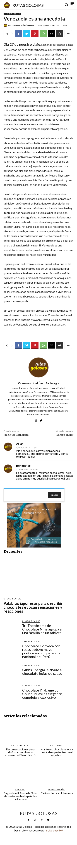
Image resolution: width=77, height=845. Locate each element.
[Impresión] (59, 33)
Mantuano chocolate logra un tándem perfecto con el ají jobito (56, 752)
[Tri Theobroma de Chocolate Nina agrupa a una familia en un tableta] (11, 627)
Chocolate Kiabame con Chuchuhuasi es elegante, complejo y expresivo (42, 693)
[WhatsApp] (43, 33)
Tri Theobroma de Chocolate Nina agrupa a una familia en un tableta (42, 629)
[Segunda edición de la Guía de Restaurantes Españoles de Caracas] (20, 775)
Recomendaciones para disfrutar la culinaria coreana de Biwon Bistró (20, 752)
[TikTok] (41, 820)
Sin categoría (12, 14)
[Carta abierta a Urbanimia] (57, 775)
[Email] (51, 33)
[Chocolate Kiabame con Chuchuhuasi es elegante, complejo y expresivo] (11, 692)
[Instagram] (35, 820)
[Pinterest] (34, 33)
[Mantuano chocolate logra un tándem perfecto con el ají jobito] (57, 731)
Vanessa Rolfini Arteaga (23, 25)
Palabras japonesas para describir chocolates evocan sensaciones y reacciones (33, 607)
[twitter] (41, 419)
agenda (20, 789)
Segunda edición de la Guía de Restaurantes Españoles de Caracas (20, 796)
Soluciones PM (54, 830)
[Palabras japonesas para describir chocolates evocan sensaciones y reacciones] (34, 576)
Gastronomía (19, 745)
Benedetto (23, 465)
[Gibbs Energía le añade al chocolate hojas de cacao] (11, 672)
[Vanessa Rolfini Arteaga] (6, 25)
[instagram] (36, 419)
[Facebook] (18, 33)
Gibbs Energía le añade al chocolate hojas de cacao (42, 671)
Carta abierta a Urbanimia (57, 793)
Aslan (19, 443)
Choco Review (12, 599)
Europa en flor (64, 434)
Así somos (56, 745)
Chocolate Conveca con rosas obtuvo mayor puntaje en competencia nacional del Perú (41, 651)
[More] (68, 33)
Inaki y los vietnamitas (17, 434)
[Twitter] (26, 33)
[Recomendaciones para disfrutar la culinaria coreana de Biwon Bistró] (20, 731)
